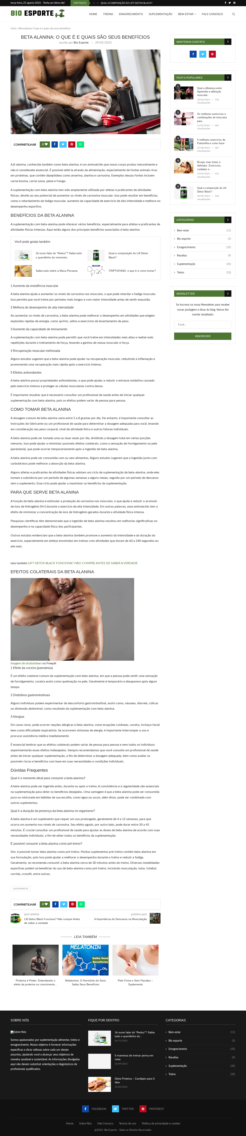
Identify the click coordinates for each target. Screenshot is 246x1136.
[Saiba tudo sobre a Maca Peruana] (23, 271)
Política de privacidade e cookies (161, 1123)
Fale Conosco (212, 14)
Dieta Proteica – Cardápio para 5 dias (135, 1080)
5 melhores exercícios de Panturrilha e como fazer (211, 141)
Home (93, 14)
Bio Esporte (81, 42)
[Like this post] (46, 144)
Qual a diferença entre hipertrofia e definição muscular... (209, 92)
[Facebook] (225, 3)
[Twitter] (230, 3)
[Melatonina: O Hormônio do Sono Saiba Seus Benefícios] (85, 960)
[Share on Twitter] (63, 144)
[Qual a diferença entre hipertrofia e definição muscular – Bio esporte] (183, 93)
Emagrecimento (131, 14)
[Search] (233, 14)
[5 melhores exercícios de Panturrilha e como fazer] (183, 144)
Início (13, 28)
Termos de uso (127, 1123)
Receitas (204, 255)
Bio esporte (204, 239)
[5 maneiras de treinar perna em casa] (99, 1061)
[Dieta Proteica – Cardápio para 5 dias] (99, 1084)
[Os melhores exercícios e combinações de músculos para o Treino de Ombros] (183, 118)
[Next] (97, 3)
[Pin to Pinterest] (71, 144)
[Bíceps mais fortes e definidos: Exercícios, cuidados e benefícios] (183, 166)
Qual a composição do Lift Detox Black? (126, 3)
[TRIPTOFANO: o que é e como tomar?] (96, 271)
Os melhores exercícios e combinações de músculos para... (212, 117)
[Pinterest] (234, 3)
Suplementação (160, 14)
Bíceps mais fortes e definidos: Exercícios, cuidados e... (209, 166)
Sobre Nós (85, 1123)
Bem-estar (186, 14)
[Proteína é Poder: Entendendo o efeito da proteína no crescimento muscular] (35, 960)
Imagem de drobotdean (26, 663)
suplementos (20, 889)
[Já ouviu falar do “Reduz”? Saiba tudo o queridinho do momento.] (23, 255)
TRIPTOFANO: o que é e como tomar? (132, 270)
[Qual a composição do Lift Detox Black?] (96, 255)
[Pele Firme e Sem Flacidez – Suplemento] (135, 960)
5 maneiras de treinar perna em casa (134, 1057)
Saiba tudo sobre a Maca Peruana (56, 270)
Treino (108, 14)
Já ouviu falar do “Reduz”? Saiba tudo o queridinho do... (135, 1034)
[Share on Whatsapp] (80, 144)
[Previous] (93, 3)
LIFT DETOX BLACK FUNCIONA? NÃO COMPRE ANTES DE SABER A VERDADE (83, 563)
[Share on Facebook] (55, 144)
